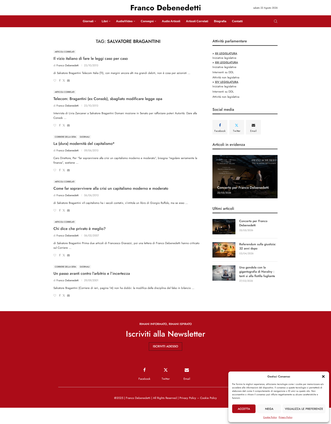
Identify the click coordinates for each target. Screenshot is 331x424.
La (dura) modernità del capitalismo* (84, 143)
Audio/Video (124, 21)
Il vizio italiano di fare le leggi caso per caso (90, 58)
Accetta (244, 409)
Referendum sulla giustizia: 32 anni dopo (257, 246)
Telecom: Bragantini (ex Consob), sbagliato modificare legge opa (107, 99)
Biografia (220, 21)
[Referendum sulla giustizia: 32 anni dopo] (223, 250)
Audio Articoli (171, 21)
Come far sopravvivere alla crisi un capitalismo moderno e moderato (110, 188)
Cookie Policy (270, 417)
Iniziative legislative (224, 58)
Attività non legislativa (225, 77)
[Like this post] (54, 80)
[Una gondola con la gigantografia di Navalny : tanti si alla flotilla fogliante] (223, 273)
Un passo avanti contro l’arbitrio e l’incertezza (91, 273)
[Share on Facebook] (60, 80)
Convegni (147, 21)
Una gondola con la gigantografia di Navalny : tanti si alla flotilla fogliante (257, 271)
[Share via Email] (68, 80)
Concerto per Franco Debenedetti (243, 187)
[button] (323, 376)
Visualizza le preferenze (304, 409)
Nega (269, 409)
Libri (105, 21)
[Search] (276, 21)
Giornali (88, 21)
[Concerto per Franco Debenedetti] (245, 176)
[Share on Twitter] (63, 80)
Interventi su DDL (223, 72)
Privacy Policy (285, 417)
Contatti (237, 21)
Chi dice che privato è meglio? (79, 228)
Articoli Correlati (197, 21)
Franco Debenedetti (68, 65)
